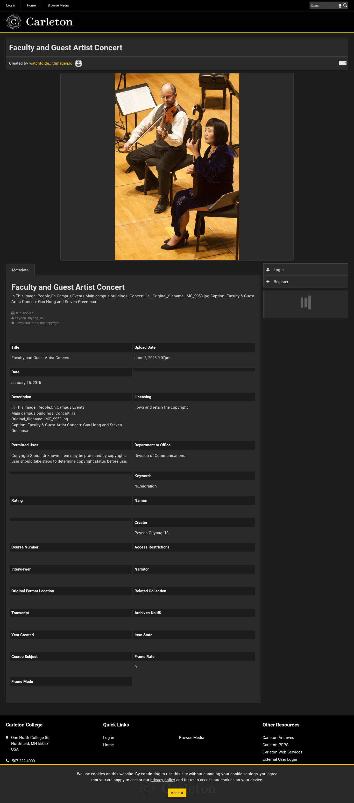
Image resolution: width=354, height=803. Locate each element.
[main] (177, 374)
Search (345, 5)
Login (278, 269)
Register (280, 281)
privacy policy (162, 779)
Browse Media (58, 5)
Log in (10, 5)
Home (31, 5)
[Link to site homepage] (39, 22)
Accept (177, 792)
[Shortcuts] (342, 62)
